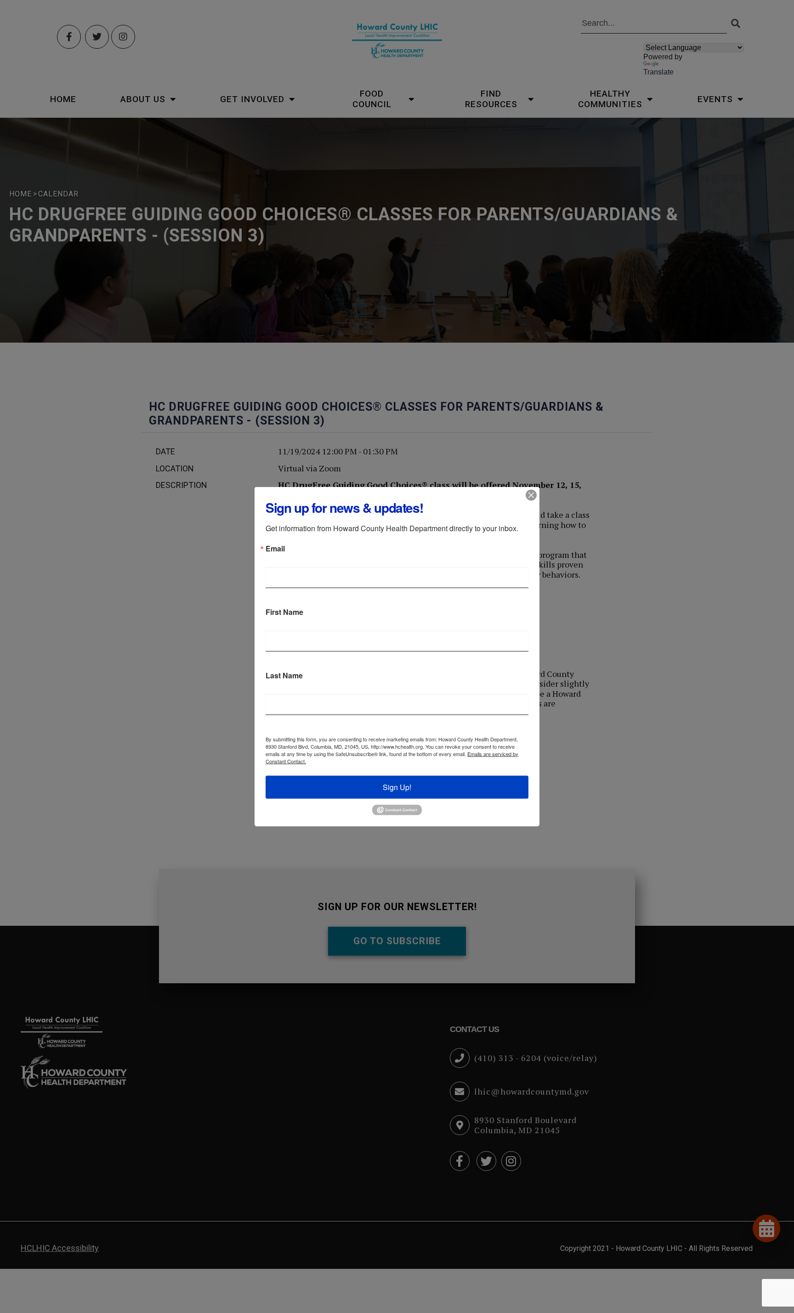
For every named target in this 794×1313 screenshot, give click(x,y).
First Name (284, 611)
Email (275, 548)
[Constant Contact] (397, 809)
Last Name (284, 675)
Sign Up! (397, 786)
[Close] (531, 494)
